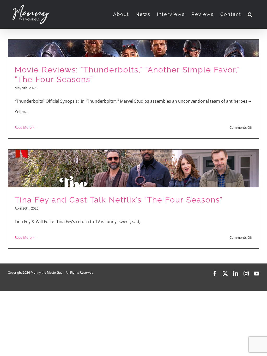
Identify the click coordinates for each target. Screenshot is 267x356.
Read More (23, 127)
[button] (250, 14)
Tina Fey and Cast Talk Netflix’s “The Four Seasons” (119, 199)
